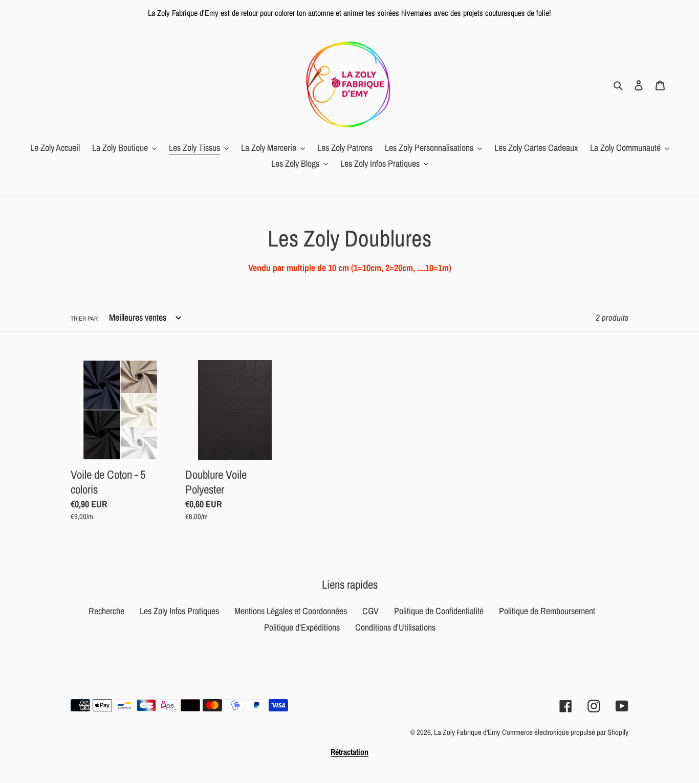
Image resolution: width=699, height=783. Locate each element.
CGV (370, 611)
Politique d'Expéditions (302, 627)
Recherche (106, 611)
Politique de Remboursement (547, 611)
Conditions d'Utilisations (395, 627)
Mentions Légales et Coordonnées (290, 611)
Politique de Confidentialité (439, 611)
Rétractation (349, 751)
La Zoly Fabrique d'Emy (467, 732)
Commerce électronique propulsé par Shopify (565, 732)
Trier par (84, 319)
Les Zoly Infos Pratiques (179, 611)
